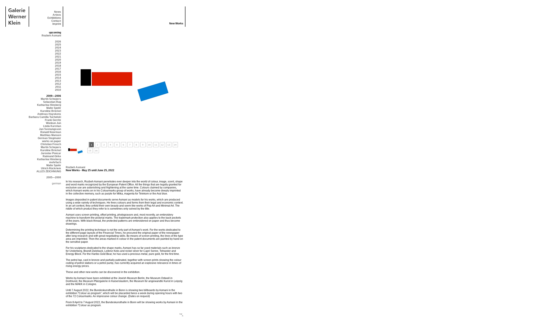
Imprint (56, 23)
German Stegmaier (49, 138)
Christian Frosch (51, 144)
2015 (58, 74)
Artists (57, 14)
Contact (56, 20)
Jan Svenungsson (50, 129)
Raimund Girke (52, 156)
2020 (58, 59)
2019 (58, 62)
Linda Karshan (52, 126)
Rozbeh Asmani (51, 35)
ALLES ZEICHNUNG (48, 171)
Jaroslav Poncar (51, 153)
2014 (58, 77)
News (57, 11)
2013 (58, 80)
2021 (58, 56)
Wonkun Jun (53, 123)
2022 (58, 53)
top (180, 314)
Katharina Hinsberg (49, 105)
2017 (58, 68)
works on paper (51, 141)
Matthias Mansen (50, 135)
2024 (58, 47)
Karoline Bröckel (50, 111)
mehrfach (55, 162)
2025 (58, 44)
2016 (58, 71)
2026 (58, 41)
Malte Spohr (53, 108)
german (56, 183)
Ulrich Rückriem (51, 168)
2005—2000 (53, 177)
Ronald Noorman (50, 132)
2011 (58, 86)
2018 (58, 65)
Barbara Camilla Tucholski (45, 117)
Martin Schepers (51, 98)
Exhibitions (54, 17)
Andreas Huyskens (49, 114)
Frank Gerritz (53, 120)
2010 (58, 89)
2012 (58, 83)
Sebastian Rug (52, 101)
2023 (58, 50)
